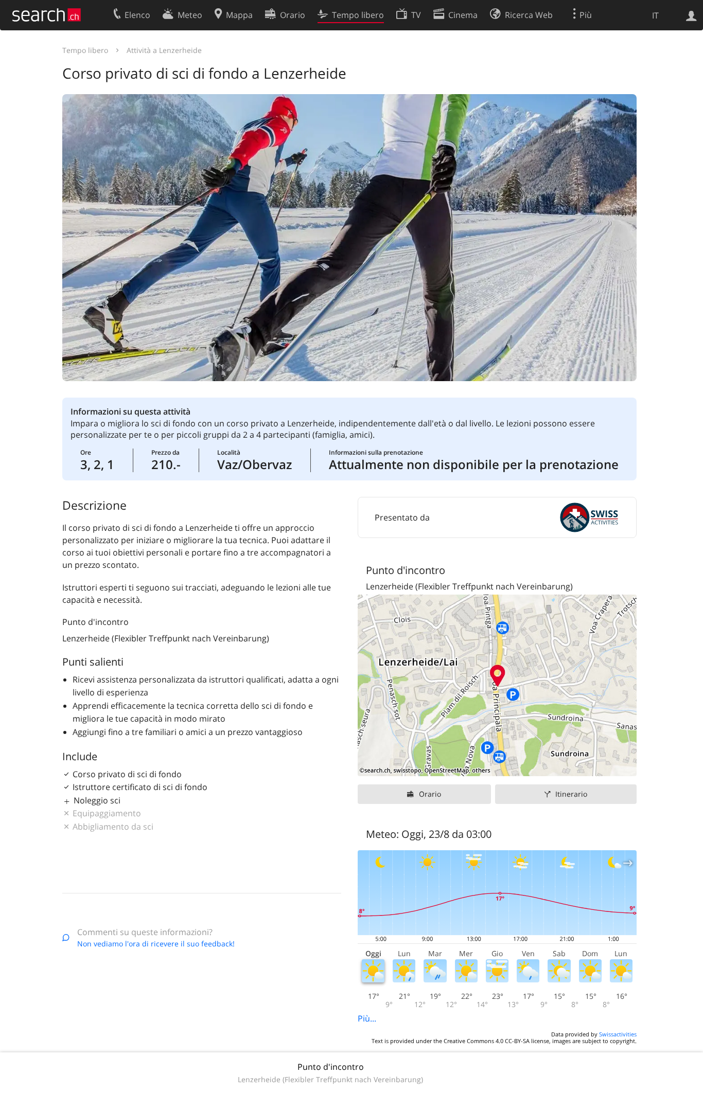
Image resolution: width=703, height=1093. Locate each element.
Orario (430, 794)
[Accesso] (691, 15)
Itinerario (571, 794)
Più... (367, 1018)
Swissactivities (618, 1034)
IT (655, 15)
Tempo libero (85, 50)
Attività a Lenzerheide (164, 50)
